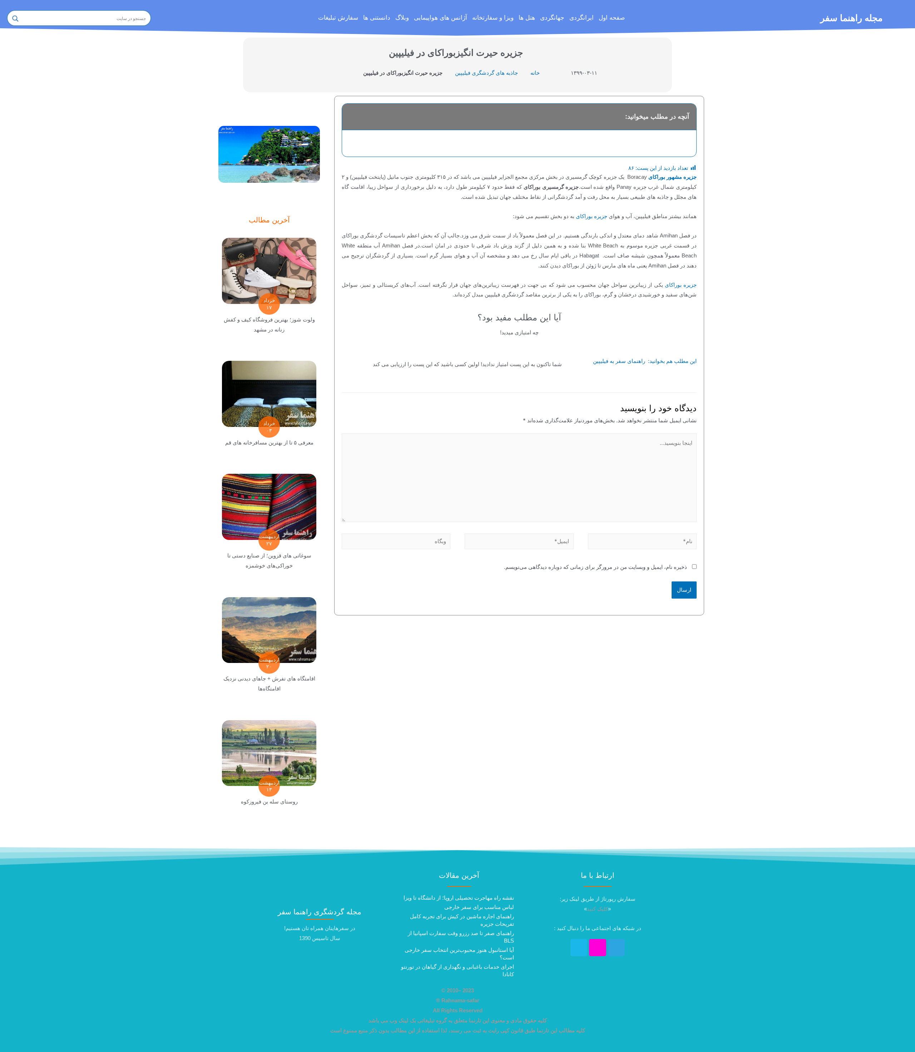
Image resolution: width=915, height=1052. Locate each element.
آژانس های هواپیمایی (440, 17)
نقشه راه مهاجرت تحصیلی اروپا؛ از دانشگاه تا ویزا (459, 898)
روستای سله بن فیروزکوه (269, 801)
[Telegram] (616, 947)
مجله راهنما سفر (851, 18)
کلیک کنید (597, 909)
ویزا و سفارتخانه (493, 17)
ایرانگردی (581, 17)
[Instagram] (597, 947)
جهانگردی (552, 17)
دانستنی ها (376, 17)
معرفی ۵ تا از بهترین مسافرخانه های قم (269, 442)
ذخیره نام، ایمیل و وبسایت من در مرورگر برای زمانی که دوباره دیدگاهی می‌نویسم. (595, 567)
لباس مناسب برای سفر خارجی (479, 907)
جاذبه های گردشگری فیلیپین (486, 73)
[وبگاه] (396, 542)
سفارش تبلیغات (338, 17)
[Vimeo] (579, 947)
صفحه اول (612, 17)
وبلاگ (402, 17)
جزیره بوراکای (591, 216)
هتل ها (527, 17)
